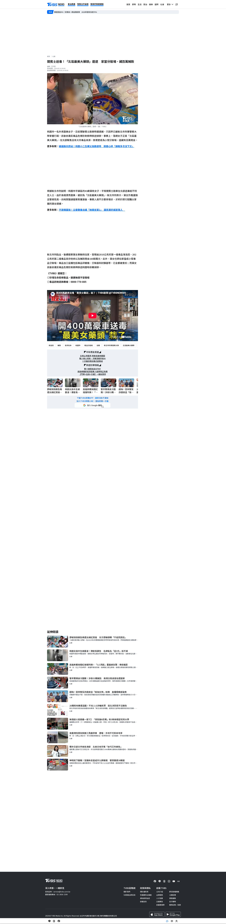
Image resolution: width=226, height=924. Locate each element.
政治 (145, 4)
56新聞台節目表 (129, 895)
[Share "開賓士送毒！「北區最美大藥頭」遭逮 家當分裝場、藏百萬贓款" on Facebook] (59, 921)
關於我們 (127, 891)
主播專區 (159, 901)
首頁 (128, 4)
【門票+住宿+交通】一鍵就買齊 (92, 374)
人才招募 (159, 898)
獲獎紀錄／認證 (175, 905)
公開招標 (172, 895)
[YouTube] (173, 881)
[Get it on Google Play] (173, 914)
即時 (134, 4)
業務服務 (172, 898)
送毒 (98, 345)
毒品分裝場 (88, 345)
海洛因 (51, 345)
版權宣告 (143, 901)
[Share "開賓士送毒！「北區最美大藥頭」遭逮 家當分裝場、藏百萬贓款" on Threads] (54, 921)
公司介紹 (159, 891)
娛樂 (151, 4)
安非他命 (68, 345)
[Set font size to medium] (172, 921)
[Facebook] (155, 881)
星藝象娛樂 (160, 905)
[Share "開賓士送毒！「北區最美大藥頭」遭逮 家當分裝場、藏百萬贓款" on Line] (49, 921)
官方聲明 (172, 901)
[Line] (159, 881)
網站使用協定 (145, 898)
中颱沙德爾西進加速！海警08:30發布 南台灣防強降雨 (74, 12)
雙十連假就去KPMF (92, 368)
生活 (139, 4)
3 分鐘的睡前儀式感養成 (92, 361)
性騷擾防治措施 (146, 895)
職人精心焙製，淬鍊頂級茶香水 (92, 358)
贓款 (59, 345)
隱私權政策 (144, 891)
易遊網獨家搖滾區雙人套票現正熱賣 (92, 371)
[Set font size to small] (167, 921)
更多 (169, 4)
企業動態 (159, 895)
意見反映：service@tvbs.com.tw (57, 891)
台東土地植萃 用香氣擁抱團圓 (92, 355)
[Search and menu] (176, 4)
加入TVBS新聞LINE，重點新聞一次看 (93, 401)
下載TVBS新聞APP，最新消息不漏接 (92, 398)
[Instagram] (169, 881)
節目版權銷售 (174, 891)
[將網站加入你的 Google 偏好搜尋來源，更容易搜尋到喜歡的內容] (92, 405)
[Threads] (164, 881)
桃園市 (77, 345)
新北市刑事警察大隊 (111, 345)
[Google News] (178, 881)
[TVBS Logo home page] (56, 4)
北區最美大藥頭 (128, 345)
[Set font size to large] (176, 921)
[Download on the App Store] (157, 914)
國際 (156, 4)
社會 (162, 4)
